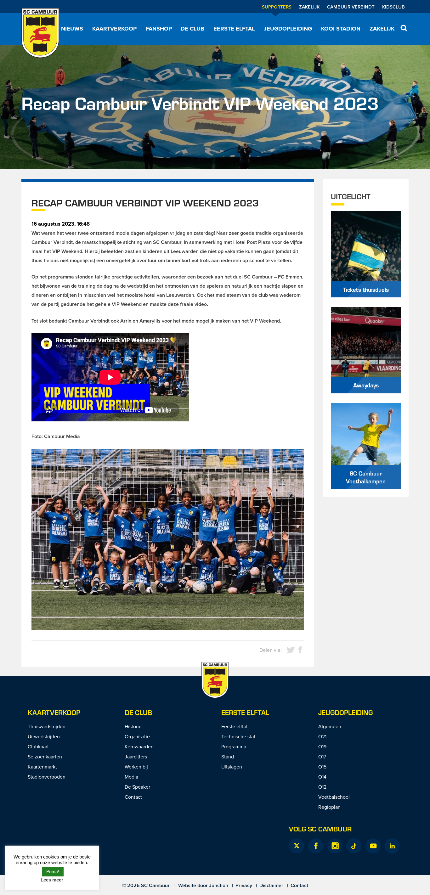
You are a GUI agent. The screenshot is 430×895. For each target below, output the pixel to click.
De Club (192, 29)
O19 (322, 746)
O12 (322, 786)
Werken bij (136, 766)
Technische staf (238, 736)
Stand (227, 756)
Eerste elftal (234, 29)
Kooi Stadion (340, 29)
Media (131, 776)
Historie (133, 726)
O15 (322, 766)
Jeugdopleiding (288, 29)
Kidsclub (393, 6)
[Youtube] (373, 845)
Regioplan (329, 806)
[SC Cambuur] (40, 33)
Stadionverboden (46, 776)
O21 (322, 736)
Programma (233, 746)
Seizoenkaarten (45, 756)
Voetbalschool (334, 796)
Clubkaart (38, 746)
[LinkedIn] (392, 845)
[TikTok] (353, 845)
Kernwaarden (139, 746)
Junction (218, 885)
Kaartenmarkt (42, 766)
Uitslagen (231, 766)
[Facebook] (315, 845)
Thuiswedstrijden (46, 726)
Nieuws (72, 29)
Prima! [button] (52, 871)
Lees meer (52, 879)
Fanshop (159, 29)
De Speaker (137, 786)
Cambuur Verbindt (351, 6)
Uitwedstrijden (44, 736)
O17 (322, 756)
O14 (322, 776)
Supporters (276, 6)
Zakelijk (309, 6)
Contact (133, 796)
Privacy (243, 885)
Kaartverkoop (114, 29)
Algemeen (329, 726)
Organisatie (137, 736)
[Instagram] (334, 845)
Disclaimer (271, 885)
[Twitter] (296, 845)
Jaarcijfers (136, 756)
